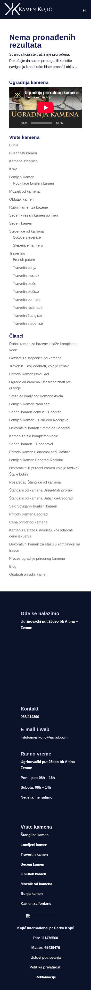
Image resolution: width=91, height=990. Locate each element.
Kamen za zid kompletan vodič (33, 436)
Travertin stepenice (28, 323)
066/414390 (30, 717)
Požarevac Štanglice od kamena (35, 482)
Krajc (13, 169)
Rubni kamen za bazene (28, 207)
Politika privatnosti (45, 967)
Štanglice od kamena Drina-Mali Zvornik (41, 490)
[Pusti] (15, 123)
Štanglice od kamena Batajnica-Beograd (41, 498)
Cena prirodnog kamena (28, 522)
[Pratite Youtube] (41, 811)
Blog (12, 566)
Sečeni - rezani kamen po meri (33, 215)
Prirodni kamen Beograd (28, 514)
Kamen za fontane (36, 903)
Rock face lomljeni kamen (33, 183)
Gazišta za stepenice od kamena (35, 358)
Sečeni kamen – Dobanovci (31, 444)
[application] (45, 107)
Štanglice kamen (35, 835)
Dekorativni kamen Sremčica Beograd (39, 428)
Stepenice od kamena (26, 231)
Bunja (13, 145)
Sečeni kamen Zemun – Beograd (35, 412)
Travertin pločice (26, 291)
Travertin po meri (26, 299)
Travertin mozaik (26, 275)
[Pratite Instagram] (32, 811)
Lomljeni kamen (21, 177)
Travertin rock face (27, 307)
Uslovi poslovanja (46, 957)
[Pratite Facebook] (22, 811)
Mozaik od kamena (24, 191)
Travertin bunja (24, 267)
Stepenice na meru (28, 245)
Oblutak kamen (21, 199)
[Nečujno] (68, 123)
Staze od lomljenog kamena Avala (36, 396)
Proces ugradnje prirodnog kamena (37, 558)
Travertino (17, 253)
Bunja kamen (32, 894)
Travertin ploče (24, 283)
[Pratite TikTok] (51, 811)
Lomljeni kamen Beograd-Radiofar (36, 460)
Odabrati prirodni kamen (28, 574)
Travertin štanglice (27, 315)
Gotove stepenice (27, 237)
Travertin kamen (34, 854)
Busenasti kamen (23, 153)
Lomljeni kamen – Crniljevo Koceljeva (38, 420)
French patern (24, 259)
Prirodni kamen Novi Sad (29, 374)
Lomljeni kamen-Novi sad (29, 404)
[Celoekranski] (75, 123)
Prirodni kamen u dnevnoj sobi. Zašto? (39, 452)
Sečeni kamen (20, 223)
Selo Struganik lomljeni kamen (33, 506)
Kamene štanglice (23, 161)
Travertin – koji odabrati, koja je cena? (39, 366)
